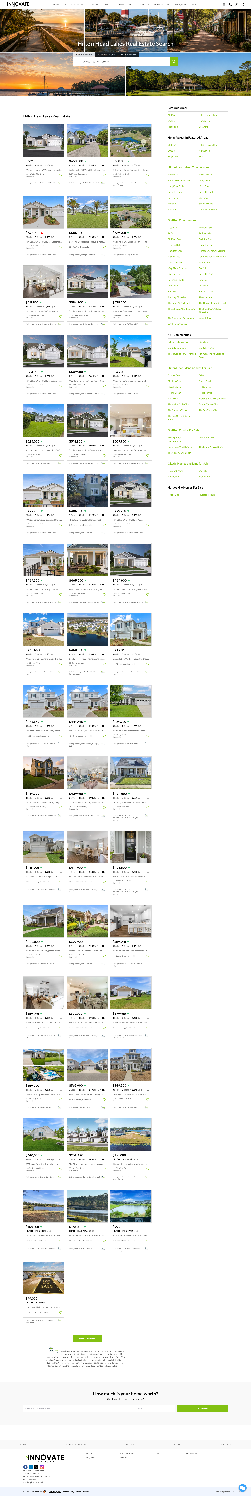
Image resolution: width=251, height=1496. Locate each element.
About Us (226, 1444)
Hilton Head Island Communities (188, 167)
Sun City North (206, 347)
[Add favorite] (60, 175)
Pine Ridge (173, 285)
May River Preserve (177, 268)
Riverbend (204, 342)
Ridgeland (173, 126)
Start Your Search (87, 1338)
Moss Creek (205, 186)
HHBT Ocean (174, 392)
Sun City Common (177, 347)
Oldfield (203, 268)
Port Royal (173, 197)
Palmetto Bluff (206, 274)
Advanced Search (76, 1444)
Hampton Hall (206, 245)
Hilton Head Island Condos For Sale (190, 368)
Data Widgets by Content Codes (229, 1491)
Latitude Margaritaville (179, 342)
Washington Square (177, 323)
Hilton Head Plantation (179, 180)
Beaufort (203, 126)
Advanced (106, 54)
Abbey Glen (174, 494)
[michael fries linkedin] (31, 1467)
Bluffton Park (174, 239)
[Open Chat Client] (243, 1488)
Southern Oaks (206, 291)
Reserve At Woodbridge (180, 446)
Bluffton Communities (182, 220)
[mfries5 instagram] (42, 1467)
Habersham (173, 476)
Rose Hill (203, 285)
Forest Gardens (206, 381)
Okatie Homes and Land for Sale (188, 463)
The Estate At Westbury (211, 446)
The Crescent (205, 297)
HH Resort (173, 398)
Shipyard (172, 203)
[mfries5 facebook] (25, 1467)
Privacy (85, 1491)
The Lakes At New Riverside (181, 308)
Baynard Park (205, 227)
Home (56, 4)
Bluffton (172, 115)
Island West (174, 256)
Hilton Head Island (208, 115)
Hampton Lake (175, 250)
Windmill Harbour (208, 209)
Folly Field (173, 174)
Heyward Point (175, 470)
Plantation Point (207, 437)
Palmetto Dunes (176, 192)
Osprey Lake (174, 274)
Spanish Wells (206, 203)
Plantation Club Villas (179, 404)
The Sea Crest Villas (208, 410)
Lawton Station (175, 262)
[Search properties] (174, 61)
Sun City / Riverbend (178, 297)
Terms (78, 1491)
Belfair (171, 233)
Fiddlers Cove (175, 381)
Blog (194, 4)
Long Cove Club (176, 186)
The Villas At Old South (179, 452)
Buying (95, 4)
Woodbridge (205, 318)
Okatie (171, 120)
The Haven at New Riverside (213, 303)
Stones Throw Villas (209, 404)
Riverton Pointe (207, 494)
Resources (180, 4)
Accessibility (68, 1491)
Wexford (172, 209)
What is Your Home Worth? (154, 4)
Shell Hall (172, 291)
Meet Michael (126, 4)
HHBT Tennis (205, 392)
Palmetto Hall (206, 192)
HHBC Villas (205, 386)
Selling (109, 4)
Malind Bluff (205, 262)
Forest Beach (205, 174)
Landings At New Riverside (212, 256)
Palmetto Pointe (176, 279)
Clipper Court (175, 375)
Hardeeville (204, 120)
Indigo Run (204, 180)
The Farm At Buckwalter (180, 303)
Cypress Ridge (175, 245)
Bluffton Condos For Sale (183, 430)
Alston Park (174, 227)
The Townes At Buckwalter (181, 318)
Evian (201, 375)
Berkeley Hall (205, 233)
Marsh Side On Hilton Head (212, 398)
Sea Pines (203, 197)
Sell (128, 54)
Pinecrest (203, 279)
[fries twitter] (36, 1467)
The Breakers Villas (177, 410)
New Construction (75, 4)
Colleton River (206, 239)
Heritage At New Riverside (212, 250)
